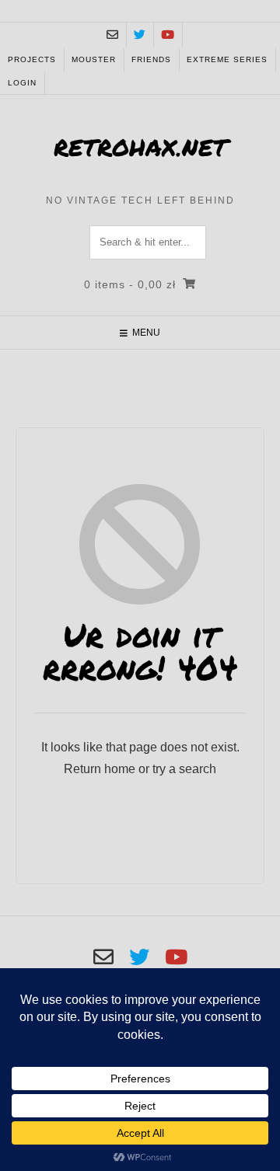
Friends (151, 59)
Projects (32, 59)
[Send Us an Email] (112, 35)
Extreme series (227, 59)
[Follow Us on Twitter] (139, 35)
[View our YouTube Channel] (167, 35)
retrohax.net (140, 147)
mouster (94, 59)
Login (22, 82)
